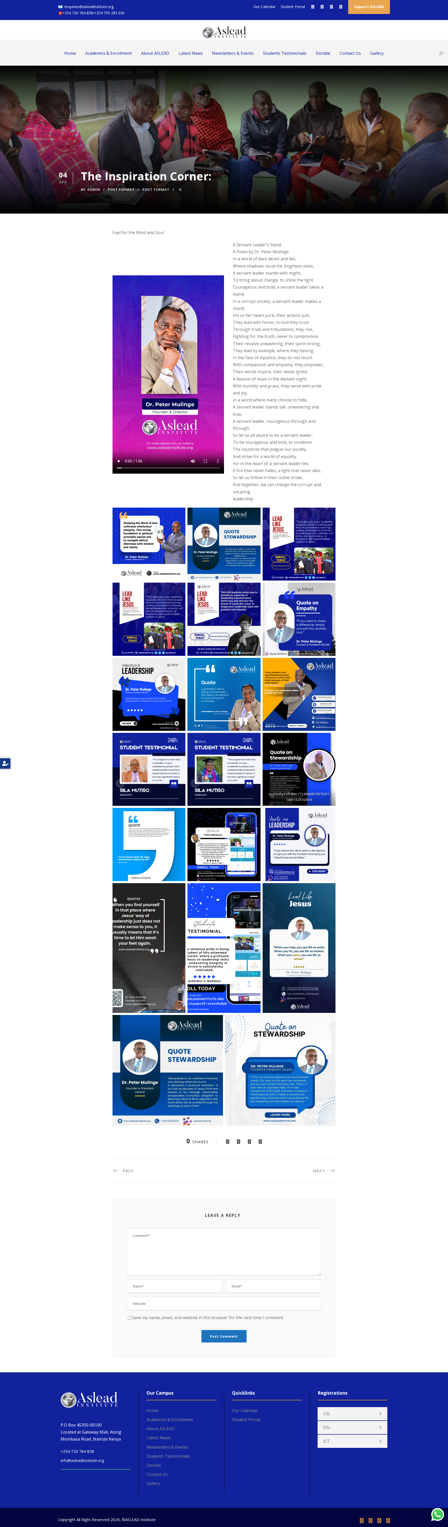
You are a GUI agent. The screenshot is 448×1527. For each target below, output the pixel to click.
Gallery (377, 53)
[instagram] (340, 6)
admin (93, 189)
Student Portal (293, 6)
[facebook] (312, 6)
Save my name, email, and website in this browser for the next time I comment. (208, 1317)
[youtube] (331, 6)
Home (70, 53)
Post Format (121, 189)
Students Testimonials (284, 53)
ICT (326, 1441)
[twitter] (322, 6)
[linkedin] (370, 1520)
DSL (327, 1427)
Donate (323, 53)
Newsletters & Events (233, 53)
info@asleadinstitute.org (82, 1460)
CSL (326, 1413)
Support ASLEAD (369, 6)
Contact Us (350, 53)
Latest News (191, 53)
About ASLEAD (155, 53)
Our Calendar (265, 6)
